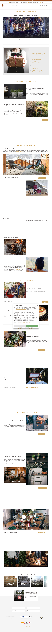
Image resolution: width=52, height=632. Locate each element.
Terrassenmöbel (31, 604)
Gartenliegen (39, 604)
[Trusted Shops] (40, 2)
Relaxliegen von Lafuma (19, 151)
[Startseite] (5, 5)
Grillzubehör (34, 293)
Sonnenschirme (44, 604)
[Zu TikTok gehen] (29, 627)
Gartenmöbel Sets (12, 604)
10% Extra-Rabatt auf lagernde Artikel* (25, 0)
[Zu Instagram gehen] (22, 627)
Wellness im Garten (17, 269)
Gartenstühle (26, 604)
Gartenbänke (35, 604)
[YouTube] (31, 627)
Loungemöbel (18, 604)
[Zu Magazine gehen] (20, 627)
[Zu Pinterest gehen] (27, 627)
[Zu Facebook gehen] (25, 627)
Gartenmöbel (8, 604)
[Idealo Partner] (42, 2)
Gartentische (22, 604)
